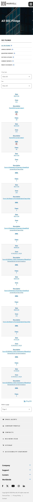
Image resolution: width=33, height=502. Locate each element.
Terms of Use (6, 495)
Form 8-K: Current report (16, 108)
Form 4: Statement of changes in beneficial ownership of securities (16, 168)
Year (2, 81)
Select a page (5, 404)
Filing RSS (28, 401)
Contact (4, 498)
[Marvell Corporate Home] (9, 3)
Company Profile (11, 426)
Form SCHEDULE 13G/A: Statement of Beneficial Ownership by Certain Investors (16, 260)
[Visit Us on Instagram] (19, 486)
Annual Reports (6, 49)
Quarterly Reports (7, 53)
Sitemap (7, 445)
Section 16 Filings (6, 57)
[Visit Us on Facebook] (2, 486)
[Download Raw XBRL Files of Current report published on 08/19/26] (16, 144)
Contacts (8, 432)
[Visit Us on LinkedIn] (24, 486)
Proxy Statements (6, 65)
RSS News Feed (10, 439)
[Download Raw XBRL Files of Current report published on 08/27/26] (16, 114)
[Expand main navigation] (30, 4)
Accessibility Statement (15, 452)
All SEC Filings (5, 45)
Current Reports (6, 61)
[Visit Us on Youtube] (13, 486)
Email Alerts (10, 419)
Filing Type (4, 72)
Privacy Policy (17, 495)
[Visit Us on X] (7, 486)
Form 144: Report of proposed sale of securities (16, 198)
